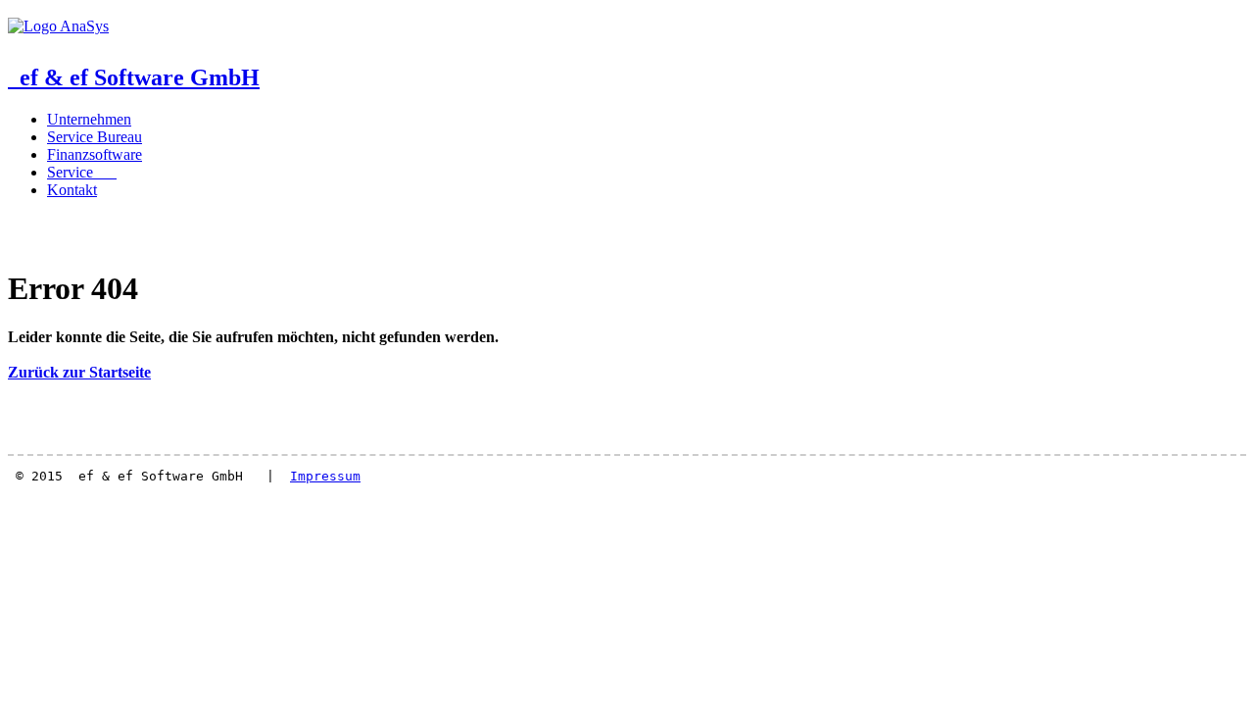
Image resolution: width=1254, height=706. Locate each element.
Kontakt (72, 189)
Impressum (325, 476)
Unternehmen (89, 119)
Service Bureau (94, 136)
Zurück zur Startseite (79, 372)
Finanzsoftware (94, 154)
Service (82, 172)
